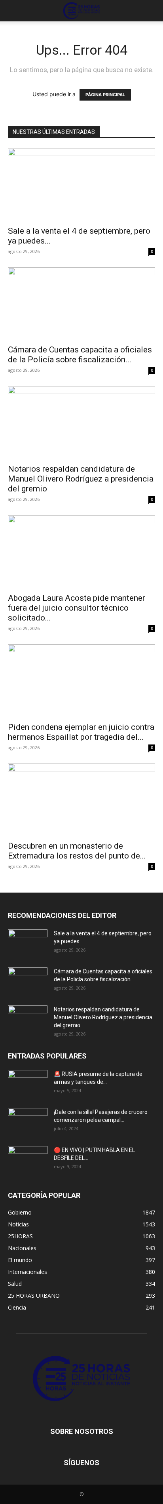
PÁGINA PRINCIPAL (105, 94)
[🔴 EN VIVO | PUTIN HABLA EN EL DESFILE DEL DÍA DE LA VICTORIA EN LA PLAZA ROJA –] (27, 1160)
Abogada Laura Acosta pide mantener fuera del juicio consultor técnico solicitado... (76, 608)
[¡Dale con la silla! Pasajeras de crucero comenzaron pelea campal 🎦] (27, 1122)
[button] (13, 10)
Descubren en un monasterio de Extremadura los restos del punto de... (77, 851)
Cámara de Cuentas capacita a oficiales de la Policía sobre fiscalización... (80, 354)
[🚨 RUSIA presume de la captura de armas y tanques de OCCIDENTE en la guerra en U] (27, 1084)
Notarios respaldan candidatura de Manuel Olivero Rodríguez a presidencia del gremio (81, 478)
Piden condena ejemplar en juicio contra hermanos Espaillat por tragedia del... (81, 732)
